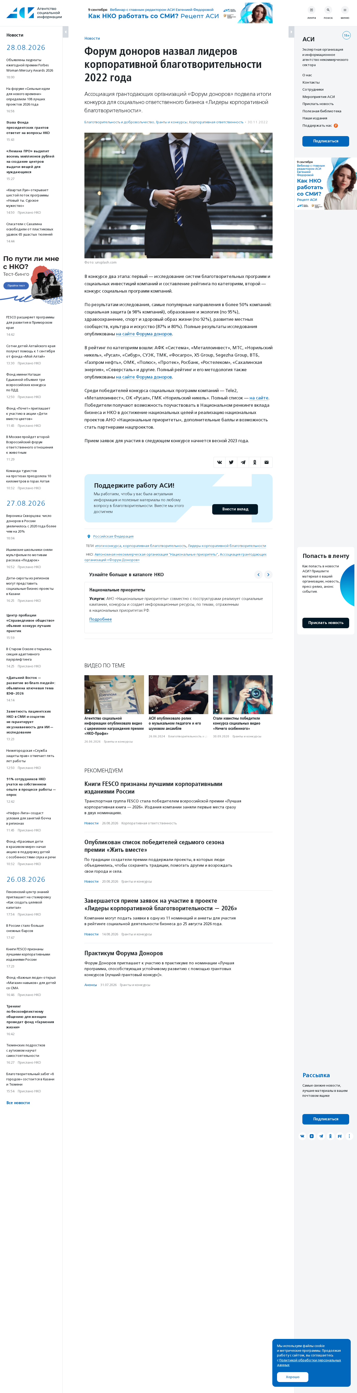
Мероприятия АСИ (318, 97)
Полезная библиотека (321, 111)
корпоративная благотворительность (154, 546)
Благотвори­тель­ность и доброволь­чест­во (119, 122)
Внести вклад (235, 509)
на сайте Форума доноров (144, 333)
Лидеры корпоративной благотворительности (227, 546)
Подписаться (325, 141)
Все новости (18, 1102)
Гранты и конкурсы (171, 122)
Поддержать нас (317, 125)
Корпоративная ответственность (216, 122)
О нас (307, 75)
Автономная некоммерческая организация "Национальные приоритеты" (156, 554)
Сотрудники (313, 89)
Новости (92, 38)
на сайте (259, 397)
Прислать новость (318, 104)
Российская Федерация (113, 536)
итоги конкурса (108, 546)
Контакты (311, 82)
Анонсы (90, 985)
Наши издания (314, 118)
